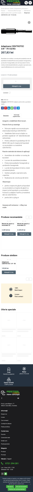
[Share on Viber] (15, 108)
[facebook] (1, 398)
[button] (29, 22)
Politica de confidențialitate (17, 489)
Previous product (27, 279)
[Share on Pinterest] (5, 108)
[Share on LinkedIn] (8, 108)
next (30, 217)
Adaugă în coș (16, 86)
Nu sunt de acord (21, 486)
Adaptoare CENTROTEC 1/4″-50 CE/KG (9, 263)
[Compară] (10, 93)
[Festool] (10, 2)
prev (27, 217)
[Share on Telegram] (18, 108)
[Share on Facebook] (2, 108)
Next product (30, 279)
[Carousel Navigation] (29, 217)
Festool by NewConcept (14, 11)
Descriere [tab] (6, 116)
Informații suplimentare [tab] (16, 115)
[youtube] (18, 398)
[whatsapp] (5, 473)
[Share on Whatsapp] (12, 108)
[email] (2, 473)
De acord (10, 486)
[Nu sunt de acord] (30, 484)
